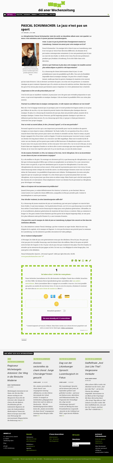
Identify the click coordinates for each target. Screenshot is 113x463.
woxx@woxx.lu (30, 446)
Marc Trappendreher (13, 385)
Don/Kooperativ (53, 441)
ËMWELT (34, 14)
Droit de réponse (100, 439)
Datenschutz (99, 443)
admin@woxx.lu (31, 441)
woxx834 (24, 340)
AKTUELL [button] (10, 14)
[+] (21, 420)
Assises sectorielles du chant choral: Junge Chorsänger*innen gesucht (43, 370)
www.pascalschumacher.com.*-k (32, 256)
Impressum (98, 441)
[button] (108, 14)
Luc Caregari (25, 32)
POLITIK (19, 14)
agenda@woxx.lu (31, 450)
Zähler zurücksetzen (67, 328)
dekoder (86, 330)
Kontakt (29, 434)
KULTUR (52, 14)
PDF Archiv (75, 435)
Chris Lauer (37, 382)
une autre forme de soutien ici (46, 288)
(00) (31, 439)
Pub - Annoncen (54, 439)
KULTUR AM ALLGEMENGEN (16, 362)
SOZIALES (27, 14)
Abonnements (53, 437)
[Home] (4, 14)
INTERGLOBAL (43, 14)
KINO (9, 359)
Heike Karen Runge (91, 378)
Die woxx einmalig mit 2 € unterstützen (56, 318)
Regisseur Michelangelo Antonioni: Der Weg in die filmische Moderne (17, 373)
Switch (62, 311)
